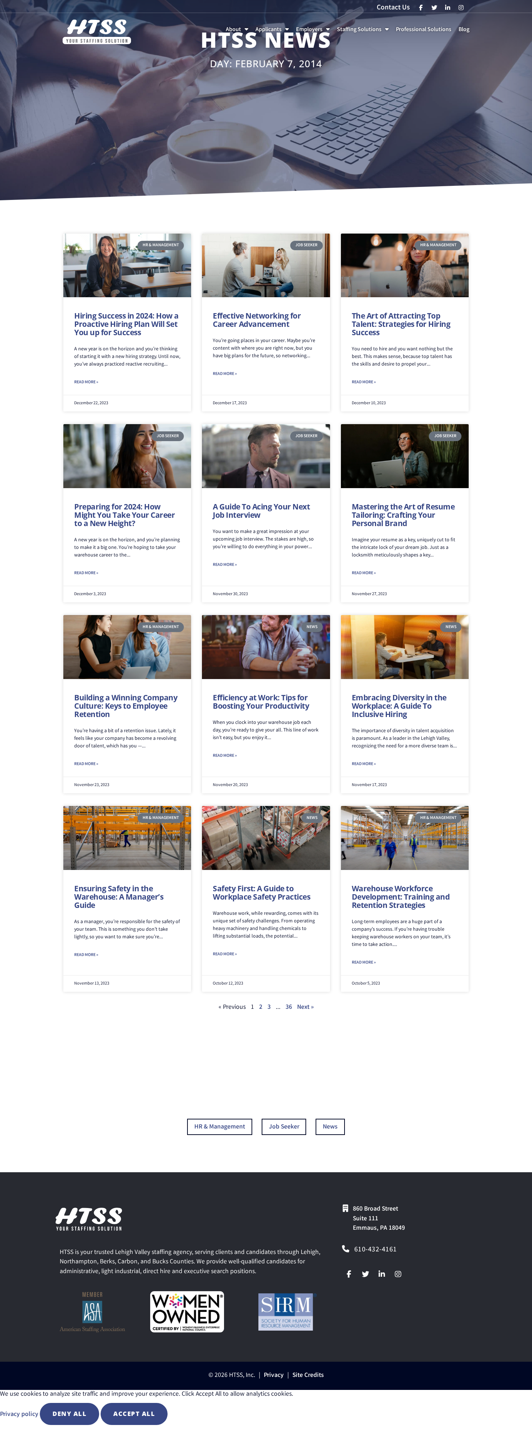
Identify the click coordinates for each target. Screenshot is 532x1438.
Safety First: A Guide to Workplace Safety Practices (261, 892)
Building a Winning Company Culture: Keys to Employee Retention (125, 705)
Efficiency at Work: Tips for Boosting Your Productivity (261, 701)
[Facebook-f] (349, 1274)
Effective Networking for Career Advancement (257, 320)
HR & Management (219, 1127)
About (238, 32)
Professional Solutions (425, 32)
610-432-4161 (375, 1250)
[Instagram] (398, 1274)
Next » (305, 1007)
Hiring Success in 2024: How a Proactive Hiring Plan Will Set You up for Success (126, 324)
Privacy (274, 1375)
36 (289, 1007)
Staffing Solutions (364, 32)
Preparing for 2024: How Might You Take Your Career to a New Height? (124, 515)
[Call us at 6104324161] (345, 1249)
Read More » (86, 382)
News (330, 1127)
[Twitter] (365, 1274)
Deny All (69, 1413)
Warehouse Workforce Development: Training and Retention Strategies (401, 896)
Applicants (274, 32)
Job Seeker (284, 1127)
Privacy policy (20, 1414)
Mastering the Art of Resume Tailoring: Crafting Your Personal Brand (403, 515)
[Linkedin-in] (382, 1274)
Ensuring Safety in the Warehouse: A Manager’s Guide (118, 896)
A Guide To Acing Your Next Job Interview (261, 511)
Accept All (134, 1413)
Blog (465, 32)
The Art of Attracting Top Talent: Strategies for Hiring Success (401, 324)
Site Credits (308, 1375)
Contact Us (393, 8)
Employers (314, 32)
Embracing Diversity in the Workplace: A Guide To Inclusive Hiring (399, 705)
